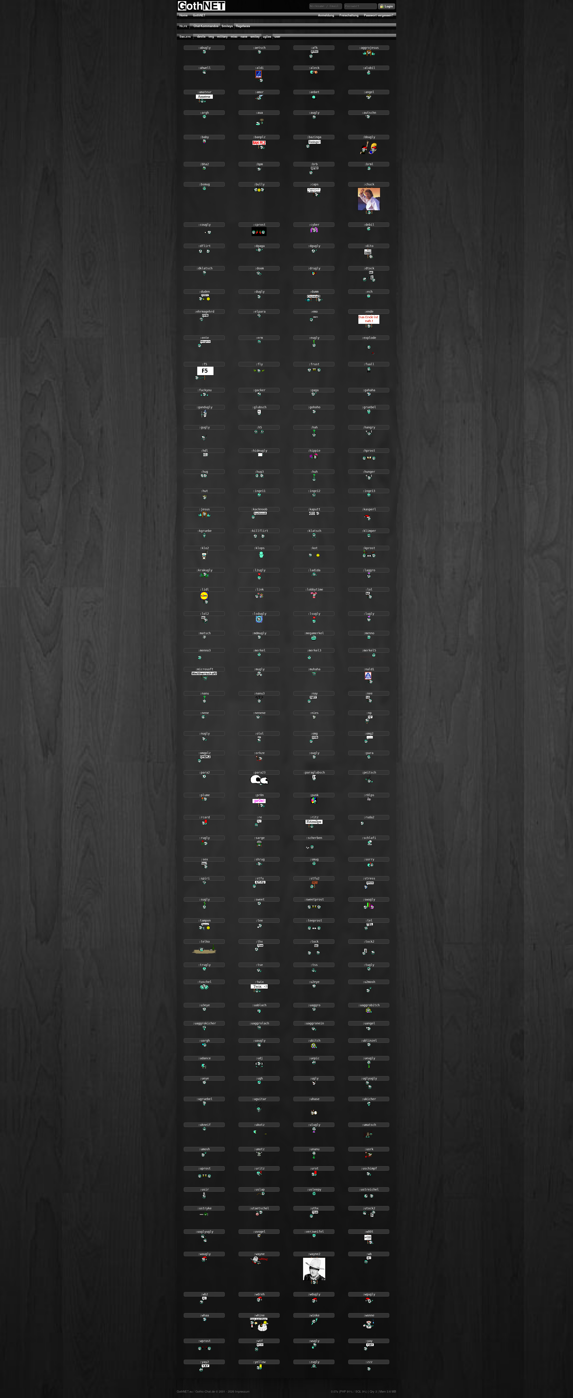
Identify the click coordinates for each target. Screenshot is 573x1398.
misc (234, 36)
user (277, 36)
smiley (255, 36)
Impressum (242, 1391)
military (222, 36)
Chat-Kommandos (206, 26)
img (211, 36)
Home (184, 15)
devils (201, 36)
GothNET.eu (185, 1391)
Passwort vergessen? (378, 15)
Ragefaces (243, 26)
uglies (267, 36)
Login (388, 6)
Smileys (227, 26)
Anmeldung (326, 15)
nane (244, 36)
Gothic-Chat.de (205, 1391)
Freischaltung (349, 15)
